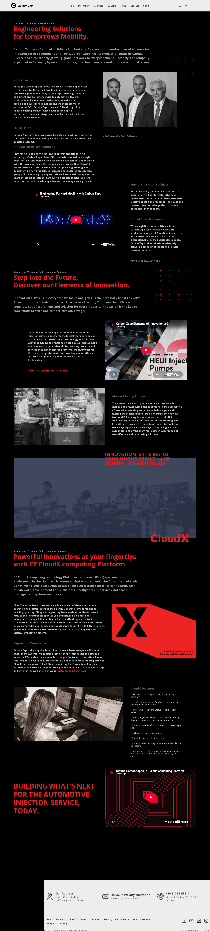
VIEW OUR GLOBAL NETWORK (145, 261)
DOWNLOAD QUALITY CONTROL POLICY (47, 370)
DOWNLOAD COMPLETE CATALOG (120, 135)
